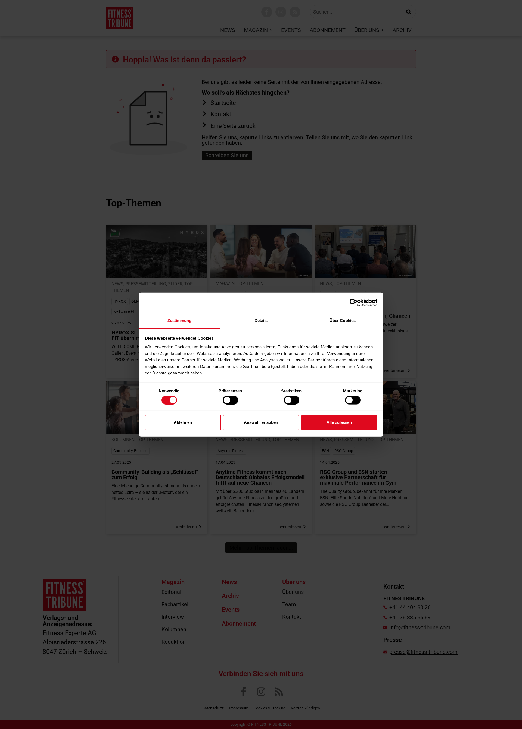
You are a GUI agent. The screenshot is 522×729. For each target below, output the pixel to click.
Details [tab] (261, 320)
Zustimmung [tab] (179, 320)
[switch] (230, 400)
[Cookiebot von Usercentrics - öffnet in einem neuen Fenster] (353, 303)
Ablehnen (183, 422)
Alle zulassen (339, 422)
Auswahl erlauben (261, 422)
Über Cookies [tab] (343, 320)
